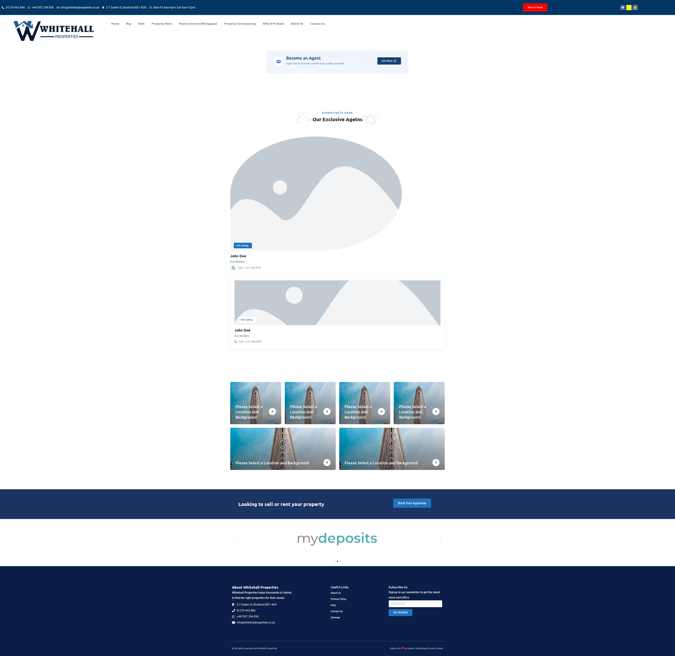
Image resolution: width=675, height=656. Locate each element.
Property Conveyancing (240, 23)
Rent (141, 23)
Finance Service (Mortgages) (198, 23)
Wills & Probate (273, 23)
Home (115, 23)
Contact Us (317, 23)
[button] (234, 540)
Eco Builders (237, 261)
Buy (128, 23)
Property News (162, 23)
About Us (297, 23)
